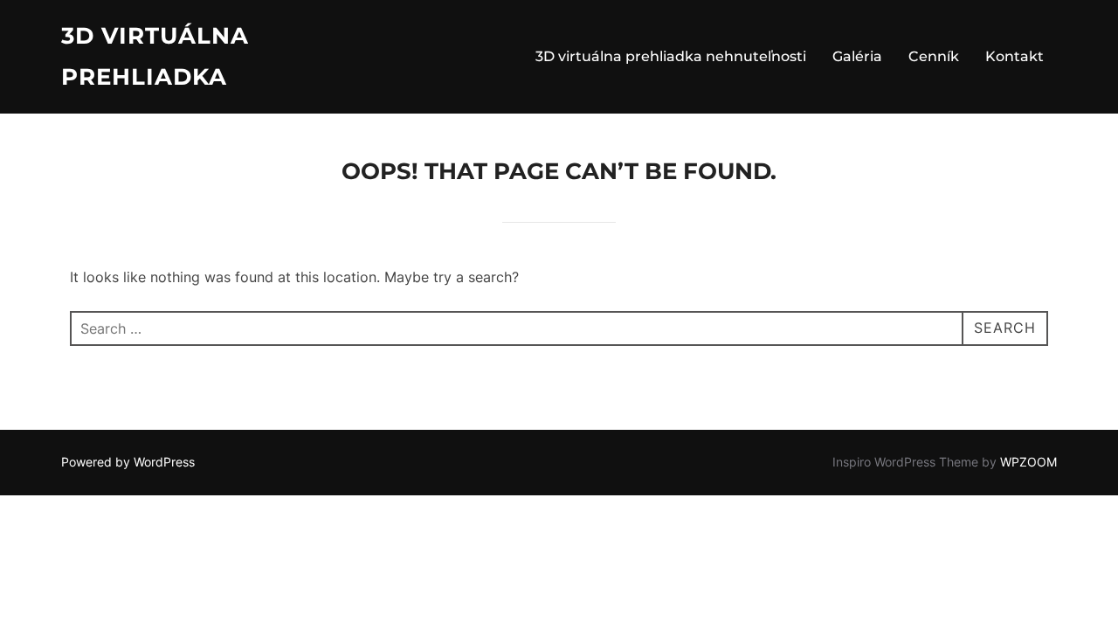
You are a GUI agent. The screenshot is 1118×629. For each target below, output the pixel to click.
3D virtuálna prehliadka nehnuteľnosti (670, 56)
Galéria (857, 56)
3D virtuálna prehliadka (155, 56)
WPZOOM (1028, 461)
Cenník (933, 56)
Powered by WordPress (128, 461)
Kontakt (1014, 56)
